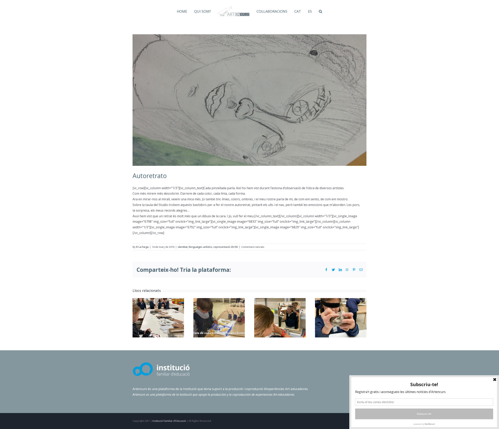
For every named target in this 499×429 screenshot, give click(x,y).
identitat (183, 247)
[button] (311, 11)
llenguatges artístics (200, 247)
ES (303, 11)
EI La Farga (142, 247)
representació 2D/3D (225, 247)
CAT (293, 11)
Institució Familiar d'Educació (169, 421)
